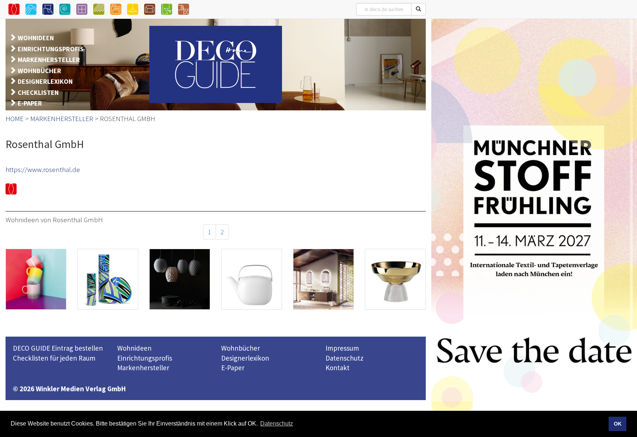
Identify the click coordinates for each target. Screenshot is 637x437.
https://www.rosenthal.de (43, 169)
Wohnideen (134, 348)
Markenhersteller (143, 367)
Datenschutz (344, 358)
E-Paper (232, 367)
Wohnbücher (240, 348)
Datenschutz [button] (276, 423)
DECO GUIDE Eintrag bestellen (58, 348)
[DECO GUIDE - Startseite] (215, 64)
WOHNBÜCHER (39, 70)
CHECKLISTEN (38, 92)
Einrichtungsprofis (144, 358)
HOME (15, 118)
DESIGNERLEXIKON (45, 81)
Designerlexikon (245, 358)
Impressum (342, 348)
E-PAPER (30, 103)
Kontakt (337, 367)
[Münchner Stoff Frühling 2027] (534, 224)
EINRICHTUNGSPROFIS (51, 49)
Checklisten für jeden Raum (54, 358)
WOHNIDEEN (36, 38)
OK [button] (618, 424)
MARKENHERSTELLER (49, 59)
